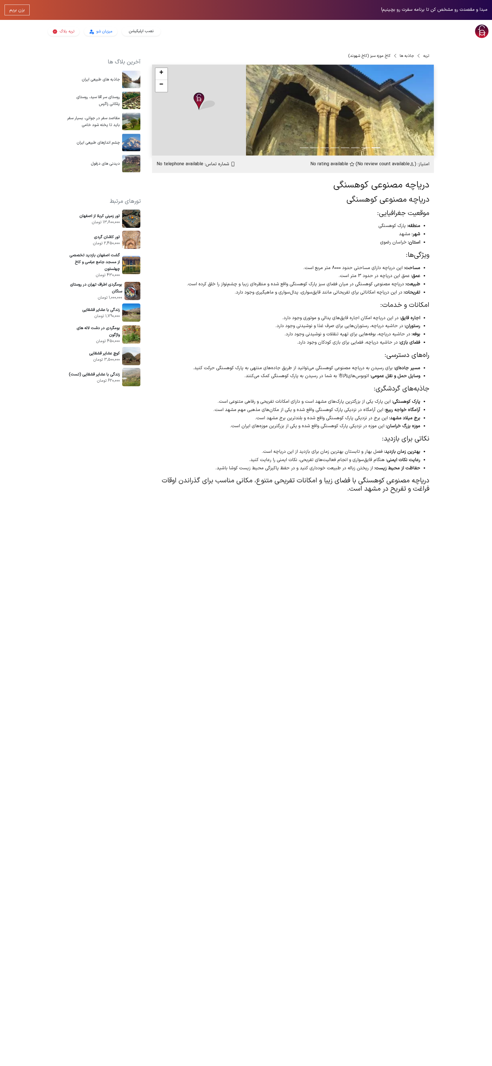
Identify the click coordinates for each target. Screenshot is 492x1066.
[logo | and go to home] (410, 31)
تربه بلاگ (66, 31)
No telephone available (180, 164)
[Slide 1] (376, 147)
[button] (204, 102)
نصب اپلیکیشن (141, 31)
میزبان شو (103, 31)
